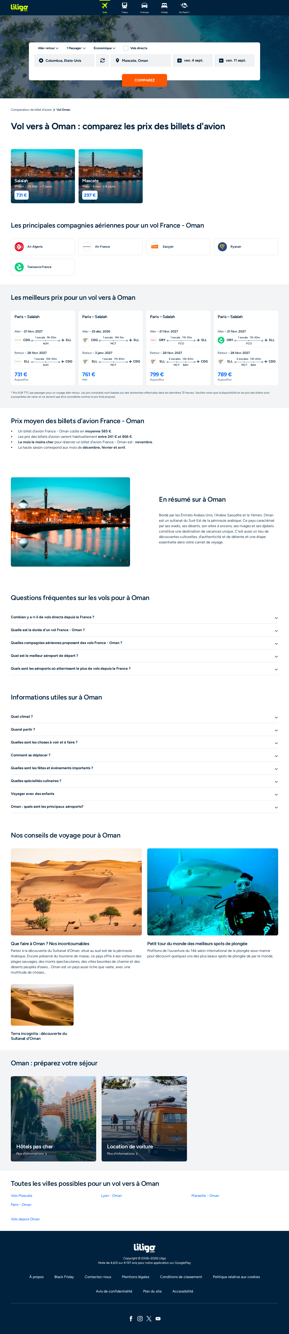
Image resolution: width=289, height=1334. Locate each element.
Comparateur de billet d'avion (31, 110)
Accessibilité (182, 1291)
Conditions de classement (181, 1277)
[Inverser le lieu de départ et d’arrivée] (102, 60)
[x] (149, 1318)
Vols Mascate (21, 1195)
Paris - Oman (21, 1204)
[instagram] (139, 1318)
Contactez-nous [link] (98, 1277)
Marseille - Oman (205, 1195)
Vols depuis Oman (25, 1219)
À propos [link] (36, 1277)
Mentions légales (135, 1277)
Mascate (90, 180)
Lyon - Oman (111, 1195)
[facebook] (130, 1318)
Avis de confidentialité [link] (114, 1291)
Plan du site (152, 1291)
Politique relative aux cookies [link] (236, 1277)
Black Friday (64, 1277)
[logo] (19, 7)
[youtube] (158, 1318)
